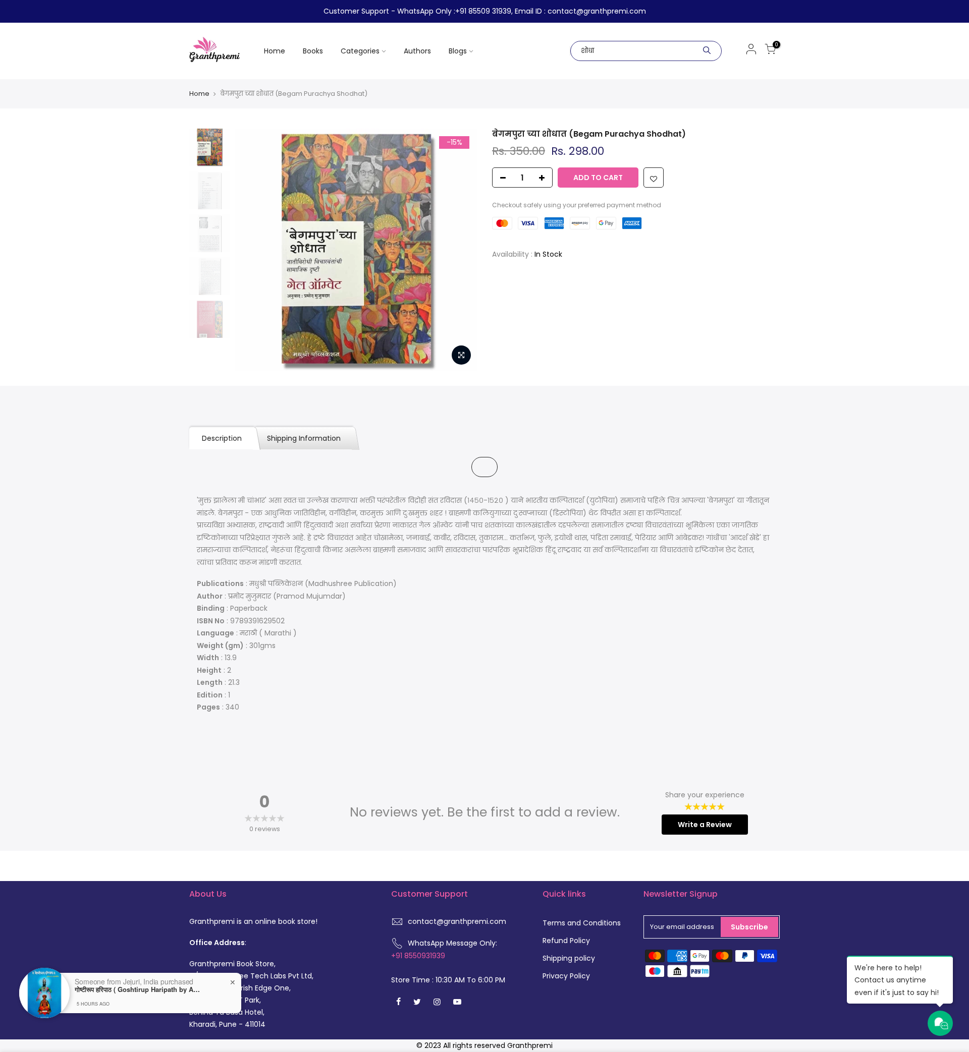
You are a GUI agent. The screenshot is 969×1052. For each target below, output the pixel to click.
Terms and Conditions (582, 923)
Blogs (458, 51)
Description (222, 438)
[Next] (459, 250)
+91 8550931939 (418, 956)
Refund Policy (566, 941)
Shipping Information (304, 438)
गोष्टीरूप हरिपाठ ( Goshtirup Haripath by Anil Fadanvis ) (138, 989)
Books (313, 51)
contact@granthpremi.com (457, 921)
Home (274, 51)
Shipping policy (569, 958)
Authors (417, 51)
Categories (360, 51)
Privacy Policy (566, 976)
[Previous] (252, 250)
